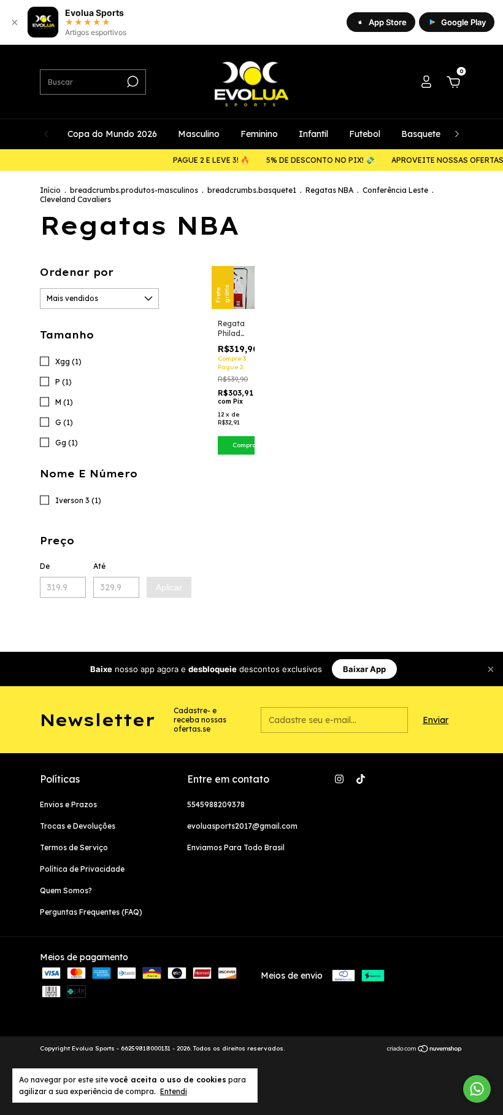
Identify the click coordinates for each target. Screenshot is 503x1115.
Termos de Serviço (74, 847)
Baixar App (364, 669)
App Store (388, 22)
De (45, 566)
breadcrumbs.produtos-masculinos (134, 190)
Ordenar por (76, 272)
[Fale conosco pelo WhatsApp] (477, 1089)
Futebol (364, 133)
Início (50, 190)
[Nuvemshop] (424, 1049)
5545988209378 (216, 804)
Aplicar (169, 587)
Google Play (463, 22)
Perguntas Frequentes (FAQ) (91, 912)
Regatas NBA (329, 190)
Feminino (259, 133)
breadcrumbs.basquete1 (251, 190)
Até (99, 566)
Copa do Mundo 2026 (112, 133)
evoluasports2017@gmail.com (242, 826)
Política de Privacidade (82, 869)
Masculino (199, 133)
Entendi (173, 1091)
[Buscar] (131, 81)
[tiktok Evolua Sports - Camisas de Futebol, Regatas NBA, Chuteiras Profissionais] (361, 779)
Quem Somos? (66, 890)
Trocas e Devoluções (77, 826)
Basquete (420, 133)
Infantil (313, 133)
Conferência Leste (395, 190)
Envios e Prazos (68, 804)
